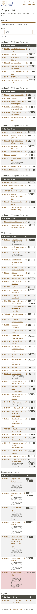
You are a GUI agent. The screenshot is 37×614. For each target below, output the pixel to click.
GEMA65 (7, 558)
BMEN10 (7, 341)
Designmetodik (16, 151)
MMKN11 (7, 278)
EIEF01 (6, 325)
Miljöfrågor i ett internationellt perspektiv (18, 309)
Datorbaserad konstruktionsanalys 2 (18, 349)
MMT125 (7, 290)
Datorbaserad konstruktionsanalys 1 (18, 262)
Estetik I (14, 54)
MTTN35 (7, 354)
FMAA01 (7, 57)
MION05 (7, 330)
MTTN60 (7, 451)
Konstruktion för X (18, 278)
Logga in (24, 4)
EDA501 (7, 240)
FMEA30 (7, 98)
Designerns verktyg (17, 95)
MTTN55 (7, 319)
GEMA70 (7, 522)
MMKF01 (7, 158)
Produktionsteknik (18, 287)
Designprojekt (16, 166)
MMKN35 (7, 456)
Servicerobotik (16, 374)
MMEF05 (7, 132)
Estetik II (14, 182)
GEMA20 (7, 479)
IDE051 (6, 202)
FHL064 (7, 437)
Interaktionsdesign (17, 222)
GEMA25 (7, 508)
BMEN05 (7, 252)
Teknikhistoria (16, 434)
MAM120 (7, 247)
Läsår (3, 28)
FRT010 (7, 146)
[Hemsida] (27, 49)
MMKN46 (7, 260)
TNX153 (7, 429)
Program (4, 20)
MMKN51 (7, 346)
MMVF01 (7, 101)
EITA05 (6, 434)
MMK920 (7, 600)
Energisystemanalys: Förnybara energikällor (18, 413)
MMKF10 (7, 194)
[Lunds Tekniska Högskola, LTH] (7, 4)
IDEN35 (6, 359)
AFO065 (7, 182)
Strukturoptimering (18, 408)
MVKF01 (7, 141)
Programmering (17, 240)
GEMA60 (7, 493)
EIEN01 (6, 419)
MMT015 (7, 281)
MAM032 (7, 301)
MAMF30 (7, 170)
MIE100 (6, 273)
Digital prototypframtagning (17, 196)
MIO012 (7, 66)
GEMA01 (7, 537)
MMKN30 (7, 374)
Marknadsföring (17, 370)
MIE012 (6, 135)
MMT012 (7, 117)
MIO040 (7, 386)
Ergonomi (14, 170)
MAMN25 (7, 222)
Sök (29, 4)
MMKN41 (7, 443)
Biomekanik (15, 252)
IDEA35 (6, 95)
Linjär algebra (16, 63)
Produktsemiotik (17, 191)
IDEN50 (6, 225)
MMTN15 (7, 459)
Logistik (14, 367)
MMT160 (7, 77)
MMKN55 (7, 185)
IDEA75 (6, 151)
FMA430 (7, 80)
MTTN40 (7, 267)
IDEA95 (6, 71)
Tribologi (14, 155)
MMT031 (7, 287)
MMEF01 (7, 155)
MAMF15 (7, 381)
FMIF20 (6, 306)
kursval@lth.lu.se (16, 609)
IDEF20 (6, 166)
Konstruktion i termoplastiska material (18, 396)
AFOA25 (7, 54)
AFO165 (7, 191)
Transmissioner (16, 132)
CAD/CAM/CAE (16, 77)
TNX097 (7, 314)
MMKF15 (7, 295)
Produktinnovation (18, 456)
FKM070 (7, 336)
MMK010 (7, 49)
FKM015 (7, 107)
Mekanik (14, 98)
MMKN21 (7, 394)
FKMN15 (7, 402)
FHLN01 (7, 408)
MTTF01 (7, 367)
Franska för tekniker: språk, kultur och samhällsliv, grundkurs (17, 541)
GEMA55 (7, 573)
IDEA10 (6, 207)
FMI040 (7, 411)
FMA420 (7, 63)
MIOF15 (6, 370)
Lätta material (16, 402)
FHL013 (7, 112)
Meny (33, 4)
